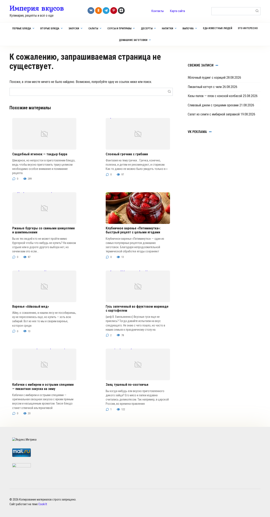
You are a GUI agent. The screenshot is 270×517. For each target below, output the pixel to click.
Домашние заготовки (133, 40)
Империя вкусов (36, 8)
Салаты (93, 28)
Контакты (157, 11)
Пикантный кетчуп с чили (205, 87)
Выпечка (188, 28)
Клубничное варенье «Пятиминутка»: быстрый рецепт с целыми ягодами (133, 230)
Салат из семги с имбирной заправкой (214, 114)
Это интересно (248, 28)
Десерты (147, 28)
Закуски (74, 28)
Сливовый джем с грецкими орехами (213, 105)
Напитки (167, 28)
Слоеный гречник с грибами (127, 154)
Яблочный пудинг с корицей (206, 78)
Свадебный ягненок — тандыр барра (39, 154)
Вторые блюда (49, 28)
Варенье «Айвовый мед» (30, 307)
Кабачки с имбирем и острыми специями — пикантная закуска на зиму (43, 387)
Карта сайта (177, 11)
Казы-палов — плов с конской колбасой (215, 96)
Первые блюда (21, 28)
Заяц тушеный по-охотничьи (127, 385)
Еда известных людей (217, 28)
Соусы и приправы (119, 28)
